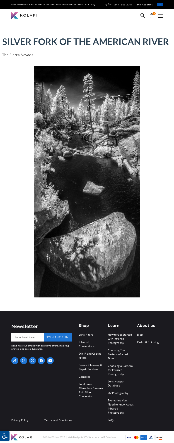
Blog (140, 335)
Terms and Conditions (58, 420)
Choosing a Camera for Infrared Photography (120, 370)
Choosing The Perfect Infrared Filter (118, 354)
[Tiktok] (14, 360)
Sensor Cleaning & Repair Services (90, 367)
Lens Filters (86, 335)
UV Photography (118, 393)
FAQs (111, 420)
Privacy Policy (19, 420)
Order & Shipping (148, 342)
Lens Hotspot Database (116, 383)
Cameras (84, 377)
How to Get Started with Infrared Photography (120, 339)
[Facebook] (41, 360)
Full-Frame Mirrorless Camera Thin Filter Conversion (91, 390)
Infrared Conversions (86, 344)
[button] (160, 16)
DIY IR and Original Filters (90, 356)
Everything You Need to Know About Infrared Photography (120, 406)
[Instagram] (23, 360)
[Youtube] (50, 360)
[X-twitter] (32, 360)
